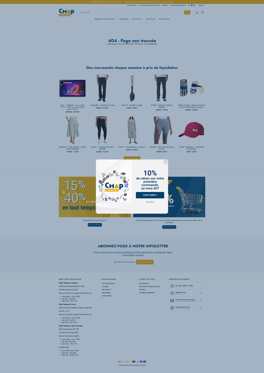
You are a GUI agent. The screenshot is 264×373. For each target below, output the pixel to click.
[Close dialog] (165, 162)
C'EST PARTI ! (150, 195)
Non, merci (150, 202)
